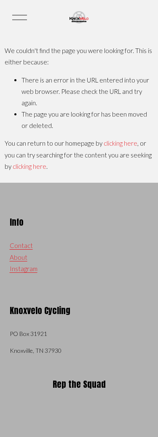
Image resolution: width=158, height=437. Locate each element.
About (18, 257)
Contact (21, 245)
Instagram (23, 268)
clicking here (120, 143)
